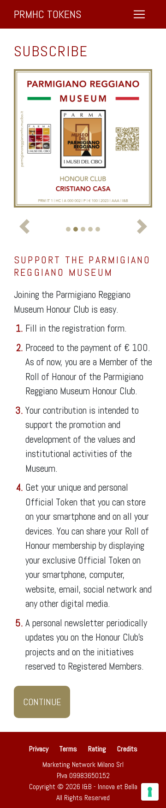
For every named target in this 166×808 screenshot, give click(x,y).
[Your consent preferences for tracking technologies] (150, 792)
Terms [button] (68, 749)
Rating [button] (97, 749)
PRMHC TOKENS (47, 14)
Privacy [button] (39, 749)
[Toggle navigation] (139, 14)
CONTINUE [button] (42, 702)
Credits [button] (127, 749)
